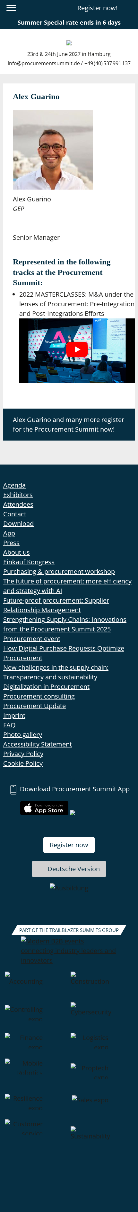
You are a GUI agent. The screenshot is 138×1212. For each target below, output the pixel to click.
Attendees (18, 504)
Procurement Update (34, 705)
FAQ (9, 725)
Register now (69, 845)
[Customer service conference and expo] (36, 1141)
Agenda (14, 485)
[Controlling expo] (36, 1017)
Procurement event (31, 638)
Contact (14, 514)
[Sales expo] (102, 1106)
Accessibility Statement (37, 744)
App (9, 533)
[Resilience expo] (36, 1106)
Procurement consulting (39, 696)
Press (11, 542)
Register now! (97, 8)
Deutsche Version (73, 868)
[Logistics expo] (102, 1046)
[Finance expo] (36, 1046)
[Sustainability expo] (102, 1141)
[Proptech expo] (102, 1076)
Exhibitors (18, 494)
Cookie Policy (23, 763)
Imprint (14, 715)
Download (18, 523)
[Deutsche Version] (129, 8)
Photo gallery (22, 734)
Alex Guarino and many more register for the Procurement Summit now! (68, 424)
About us (16, 552)
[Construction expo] (102, 987)
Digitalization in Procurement (46, 686)
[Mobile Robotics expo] (36, 1076)
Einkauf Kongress (29, 562)
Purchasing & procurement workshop (59, 571)
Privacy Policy (23, 753)
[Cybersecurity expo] (102, 1017)
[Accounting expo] (36, 987)
